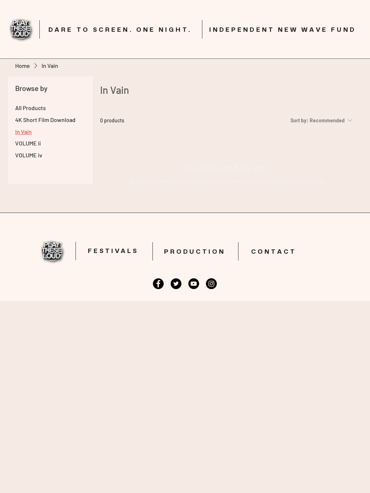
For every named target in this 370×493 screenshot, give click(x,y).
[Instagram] (211, 283)
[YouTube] (193, 283)
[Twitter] (176, 283)
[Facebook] (158, 283)
